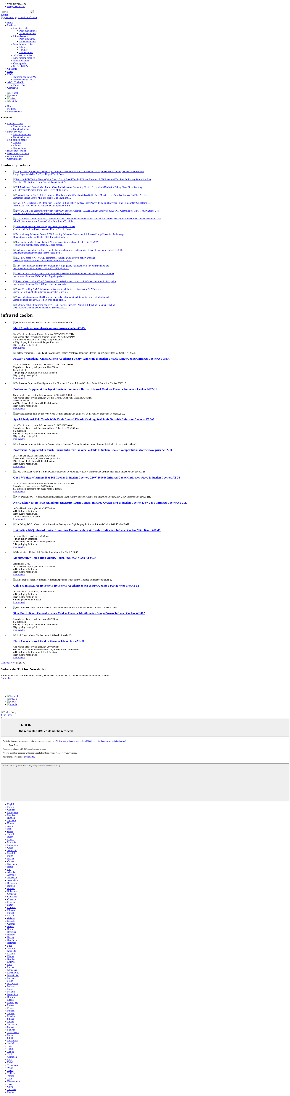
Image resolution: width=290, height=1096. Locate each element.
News (10, 71)
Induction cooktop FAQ (24, 77)
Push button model (28, 30)
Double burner (26, 52)
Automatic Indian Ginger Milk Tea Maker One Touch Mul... (42, 197)
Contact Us (12, 87)
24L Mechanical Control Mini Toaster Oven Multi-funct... (40, 190)
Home (10, 22)
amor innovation (21, 60)
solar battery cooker (22, 55)
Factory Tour (19, 85)
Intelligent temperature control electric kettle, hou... (37, 252)
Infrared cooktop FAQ (24, 79)
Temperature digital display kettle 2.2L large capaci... (38, 245)
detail (22, 347)
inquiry (16, 347)
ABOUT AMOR (15, 82)
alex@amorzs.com (16, 6)
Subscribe (6, 678)
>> (14, 662)
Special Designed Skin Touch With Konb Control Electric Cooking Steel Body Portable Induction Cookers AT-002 (83, 419)
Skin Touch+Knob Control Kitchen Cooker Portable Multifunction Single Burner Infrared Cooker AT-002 (79, 613)
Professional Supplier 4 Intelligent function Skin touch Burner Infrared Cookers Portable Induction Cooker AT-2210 (85, 389)
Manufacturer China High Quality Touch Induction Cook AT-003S (54, 557)
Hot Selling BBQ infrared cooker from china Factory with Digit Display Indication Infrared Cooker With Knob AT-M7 (87, 530)
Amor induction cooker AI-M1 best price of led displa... (39, 299)
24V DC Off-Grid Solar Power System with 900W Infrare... (42, 213)
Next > (9, 662)
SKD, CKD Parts (21, 66)
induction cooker (21, 28)
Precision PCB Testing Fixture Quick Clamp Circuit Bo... (40, 182)
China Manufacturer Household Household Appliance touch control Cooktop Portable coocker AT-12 (76, 585)
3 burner (23, 47)
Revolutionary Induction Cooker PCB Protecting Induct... (40, 237)
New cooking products (24, 58)
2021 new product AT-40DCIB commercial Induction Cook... (42, 260)
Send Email (6, 715)
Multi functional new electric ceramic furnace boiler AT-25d (49, 328)
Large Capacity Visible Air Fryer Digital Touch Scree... (39, 174)
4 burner (23, 49)
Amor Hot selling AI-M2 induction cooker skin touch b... (40, 292)
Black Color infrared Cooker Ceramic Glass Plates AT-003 (49, 641)
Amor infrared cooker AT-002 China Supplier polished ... (40, 276)
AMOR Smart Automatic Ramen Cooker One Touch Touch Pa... (44, 221)
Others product (20, 63)
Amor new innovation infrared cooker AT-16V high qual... (41, 268)
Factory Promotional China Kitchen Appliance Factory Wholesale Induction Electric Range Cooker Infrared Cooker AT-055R (91, 358)
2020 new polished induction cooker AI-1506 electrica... (40, 307)
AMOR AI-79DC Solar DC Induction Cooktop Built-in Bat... (42, 205)
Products (11, 25)
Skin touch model (27, 33)
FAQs (10, 74)
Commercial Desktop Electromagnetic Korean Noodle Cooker (43, 229)
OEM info (12, 68)
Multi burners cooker (23, 44)
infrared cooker (20, 36)
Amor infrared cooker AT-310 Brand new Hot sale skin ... (40, 284)
